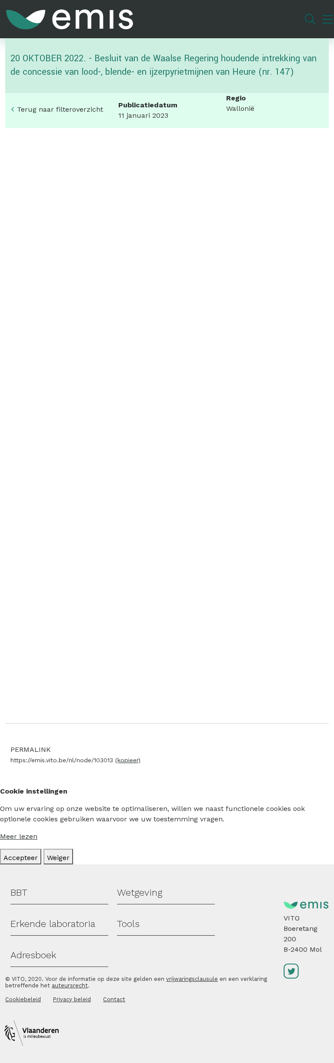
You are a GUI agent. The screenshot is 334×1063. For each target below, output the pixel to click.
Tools (128, 923)
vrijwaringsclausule (192, 979)
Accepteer (20, 858)
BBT (18, 892)
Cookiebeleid (23, 999)
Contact (114, 999)
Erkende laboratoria (52, 923)
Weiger (58, 858)
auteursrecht (70, 985)
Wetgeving (139, 892)
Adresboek (33, 955)
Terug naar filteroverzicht (60, 109)
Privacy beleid (72, 999)
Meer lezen (18, 836)
